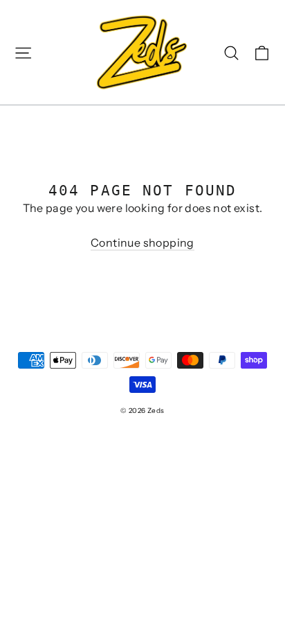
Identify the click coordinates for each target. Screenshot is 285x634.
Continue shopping (142, 242)
